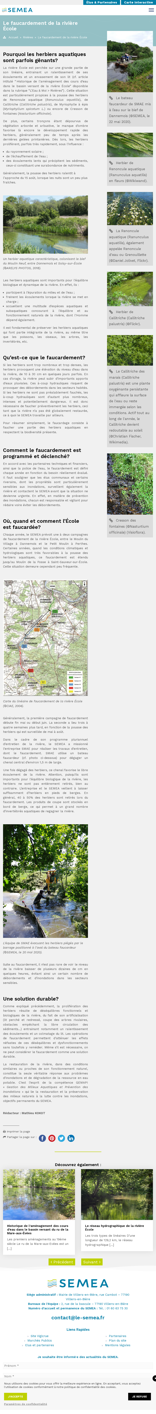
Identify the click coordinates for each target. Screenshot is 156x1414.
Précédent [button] (62, 1261)
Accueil (13, 37)
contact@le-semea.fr (78, 1318)
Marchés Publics (39, 1340)
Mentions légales (117, 1345)
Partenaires (117, 1336)
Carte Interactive (138, 2)
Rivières (28, 37)
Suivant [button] (91, 1261)
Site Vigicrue (40, 1336)
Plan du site (117, 1340)
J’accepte (15, 1396)
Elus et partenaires (39, 1345)
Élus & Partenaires (101, 2)
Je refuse (139, 1396)
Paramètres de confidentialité (25, 1404)
